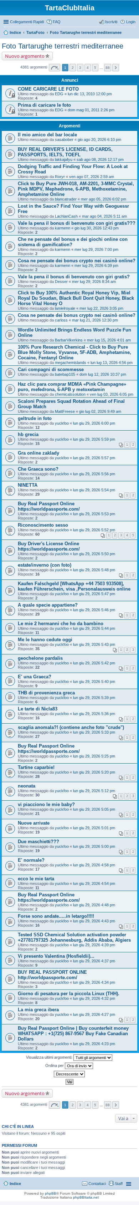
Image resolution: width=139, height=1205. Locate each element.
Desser (61, 281)
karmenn (62, 228)
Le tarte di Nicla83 (37, 709)
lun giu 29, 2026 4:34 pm (94, 982)
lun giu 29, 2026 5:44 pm (94, 628)
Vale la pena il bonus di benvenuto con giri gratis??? (76, 223)
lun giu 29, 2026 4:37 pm (94, 961)
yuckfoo (62, 423)
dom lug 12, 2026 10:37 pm (102, 374)
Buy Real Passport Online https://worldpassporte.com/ (49, 506)
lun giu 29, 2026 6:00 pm (94, 423)
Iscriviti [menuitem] (111, 22)
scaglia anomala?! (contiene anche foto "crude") (71, 727)
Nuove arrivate (34, 823)
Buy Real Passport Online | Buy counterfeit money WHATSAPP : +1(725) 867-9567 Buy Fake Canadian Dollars (73, 1034)
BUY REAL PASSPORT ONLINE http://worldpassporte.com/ (52, 974)
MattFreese (65, 411)
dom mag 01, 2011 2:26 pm (91, 110)
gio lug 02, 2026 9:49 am (100, 411)
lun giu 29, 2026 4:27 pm (94, 1014)
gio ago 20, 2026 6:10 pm (99, 139)
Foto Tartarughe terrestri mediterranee (86, 32)
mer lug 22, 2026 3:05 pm (101, 308)
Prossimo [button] (115, 67)
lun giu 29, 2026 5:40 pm (94, 681)
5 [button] (95, 68)
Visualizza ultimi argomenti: (49, 1057)
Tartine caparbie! (36, 767)
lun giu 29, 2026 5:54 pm (94, 490)
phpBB (50, 1193)
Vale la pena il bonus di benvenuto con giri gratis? (74, 276)
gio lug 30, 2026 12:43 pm (96, 228)
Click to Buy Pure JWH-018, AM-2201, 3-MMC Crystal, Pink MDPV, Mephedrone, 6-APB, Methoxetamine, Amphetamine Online (76, 189)
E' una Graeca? (34, 676)
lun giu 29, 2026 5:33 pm (94, 732)
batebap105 (65, 374)
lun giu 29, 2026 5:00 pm (94, 846)
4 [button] (88, 68)
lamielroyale (65, 308)
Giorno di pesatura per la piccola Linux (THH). (68, 993)
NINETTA (27, 485)
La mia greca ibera (38, 1009)
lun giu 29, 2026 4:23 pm (94, 1044)
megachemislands (70, 362)
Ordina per (55, 1065)
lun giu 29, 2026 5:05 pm (94, 809)
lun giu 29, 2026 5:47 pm (94, 594)
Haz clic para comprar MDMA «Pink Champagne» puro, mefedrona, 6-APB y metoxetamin (72, 386)
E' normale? (31, 860)
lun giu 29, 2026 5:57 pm (94, 458)
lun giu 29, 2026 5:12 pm (94, 791)
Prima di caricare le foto (44, 105)
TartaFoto (35, 32)
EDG (59, 94)
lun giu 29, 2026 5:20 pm (94, 772)
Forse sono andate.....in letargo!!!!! (56, 916)
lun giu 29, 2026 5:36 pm (94, 714)
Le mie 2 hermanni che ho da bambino (60, 623)
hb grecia (28, 434)
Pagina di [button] (54, 67)
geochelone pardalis (40, 658)
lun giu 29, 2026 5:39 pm (94, 697)
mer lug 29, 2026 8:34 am (94, 281)
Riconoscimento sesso (43, 525)
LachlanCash (66, 216)
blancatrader (66, 199)
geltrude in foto (35, 418)
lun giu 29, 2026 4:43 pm (94, 921)
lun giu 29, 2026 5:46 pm (94, 610)
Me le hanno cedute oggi (45, 639)
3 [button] (80, 68)
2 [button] (73, 68)
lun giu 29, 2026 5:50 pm (94, 554)
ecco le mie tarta (36, 878)
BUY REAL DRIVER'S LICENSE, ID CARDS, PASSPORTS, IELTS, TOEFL (65, 152)
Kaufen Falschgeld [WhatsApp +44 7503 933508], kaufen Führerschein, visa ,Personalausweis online (74, 586)
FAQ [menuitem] (57, 22)
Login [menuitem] (130, 22)
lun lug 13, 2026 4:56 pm (112, 362)
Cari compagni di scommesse (51, 369)
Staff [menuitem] (119, 1183)
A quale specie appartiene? (48, 605)
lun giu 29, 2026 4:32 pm (94, 998)
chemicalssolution (70, 394)
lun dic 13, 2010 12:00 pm (90, 94)
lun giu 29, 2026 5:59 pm (94, 439)
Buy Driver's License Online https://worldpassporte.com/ (49, 546)
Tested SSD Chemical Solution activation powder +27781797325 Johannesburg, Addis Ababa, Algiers (74, 937)
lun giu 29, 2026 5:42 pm (94, 663)
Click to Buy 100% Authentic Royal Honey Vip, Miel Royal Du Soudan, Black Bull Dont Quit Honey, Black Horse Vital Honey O (76, 298)
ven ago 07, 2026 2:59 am (91, 176)
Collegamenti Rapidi (27, 22)
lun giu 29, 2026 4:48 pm (94, 905)
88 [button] (107, 68)
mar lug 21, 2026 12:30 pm (95, 320)
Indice (15, 32)
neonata (26, 786)
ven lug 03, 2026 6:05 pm (111, 394)
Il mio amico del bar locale (47, 134)
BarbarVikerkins (69, 340)
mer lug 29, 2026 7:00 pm (96, 249)
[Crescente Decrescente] (69, 1074)
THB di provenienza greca (46, 692)
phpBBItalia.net (86, 1197)
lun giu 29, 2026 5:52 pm (94, 530)
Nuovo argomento (25, 56)
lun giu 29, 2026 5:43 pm (94, 644)
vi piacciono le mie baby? (46, 804)
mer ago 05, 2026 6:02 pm (103, 199)
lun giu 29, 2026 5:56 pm (94, 474)
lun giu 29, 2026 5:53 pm (94, 514)
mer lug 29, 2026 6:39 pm (96, 265)
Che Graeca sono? (38, 469)
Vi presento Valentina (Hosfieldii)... (56, 956)
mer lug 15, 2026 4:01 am (109, 340)
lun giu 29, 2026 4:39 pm (94, 945)
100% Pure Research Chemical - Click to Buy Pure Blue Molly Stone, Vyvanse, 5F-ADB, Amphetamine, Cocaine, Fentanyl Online (74, 352)
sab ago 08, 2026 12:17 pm (100, 159)
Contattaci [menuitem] (97, 1183)
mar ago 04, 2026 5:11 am (104, 216)
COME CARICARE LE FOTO (48, 89)
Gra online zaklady (38, 453)
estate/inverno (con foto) (44, 565)
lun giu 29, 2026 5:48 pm (94, 570)
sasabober (64, 139)
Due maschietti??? (38, 841)
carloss (61, 320)
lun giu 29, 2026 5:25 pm (94, 756)
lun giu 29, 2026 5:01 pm (94, 828)
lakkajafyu (63, 159)
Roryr (60, 176)
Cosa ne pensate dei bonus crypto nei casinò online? (76, 260)
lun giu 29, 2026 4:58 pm (94, 865)
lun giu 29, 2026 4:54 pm (94, 883)
